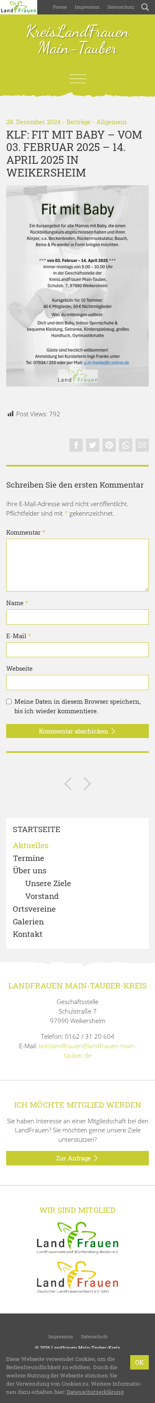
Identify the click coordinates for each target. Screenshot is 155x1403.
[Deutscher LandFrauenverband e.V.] (77, 1276)
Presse (60, 7)
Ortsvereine (34, 909)
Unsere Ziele (48, 883)
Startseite (36, 829)
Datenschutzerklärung (95, 1392)
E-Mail (18, 636)
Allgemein (111, 122)
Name (17, 603)
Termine (28, 858)
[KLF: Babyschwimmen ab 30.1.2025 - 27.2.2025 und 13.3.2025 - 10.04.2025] (87, 785)
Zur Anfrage (74, 1158)
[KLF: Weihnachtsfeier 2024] (68, 785)
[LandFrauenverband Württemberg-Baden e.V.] (77, 1237)
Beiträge (79, 122)
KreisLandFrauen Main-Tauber (77, 40)
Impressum (87, 7)
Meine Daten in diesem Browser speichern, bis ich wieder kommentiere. (77, 706)
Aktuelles (30, 845)
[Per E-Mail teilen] (142, 445)
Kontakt (28, 934)
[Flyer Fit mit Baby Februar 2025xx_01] (77, 286)
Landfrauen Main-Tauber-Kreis (85, 1347)
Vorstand (42, 896)
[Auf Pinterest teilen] (109, 445)
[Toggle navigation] (77, 79)
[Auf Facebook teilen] (76, 445)
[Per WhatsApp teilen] (125, 445)
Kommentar (25, 532)
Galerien (28, 922)
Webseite (19, 668)
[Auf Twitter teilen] (92, 445)
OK (139, 1362)
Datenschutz (120, 7)
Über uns (29, 870)
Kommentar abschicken (74, 731)
